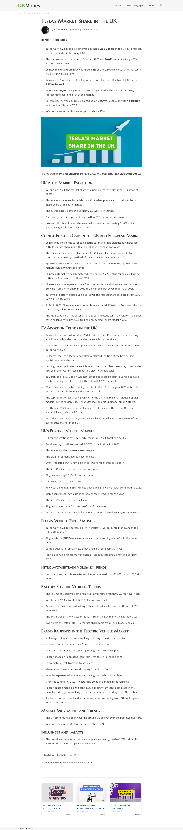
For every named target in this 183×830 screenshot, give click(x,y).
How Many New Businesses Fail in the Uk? (91, 807)
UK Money (29, 828)
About (152, 5)
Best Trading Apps (135, 5)
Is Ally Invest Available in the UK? (60, 755)
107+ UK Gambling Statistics (121, 807)
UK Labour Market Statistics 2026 (53, 807)
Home (118, 5)
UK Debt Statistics (69, 173)
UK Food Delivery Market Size (96, 173)
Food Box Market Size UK (127, 173)
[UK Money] (29, 4)
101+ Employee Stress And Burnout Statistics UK (68, 762)
